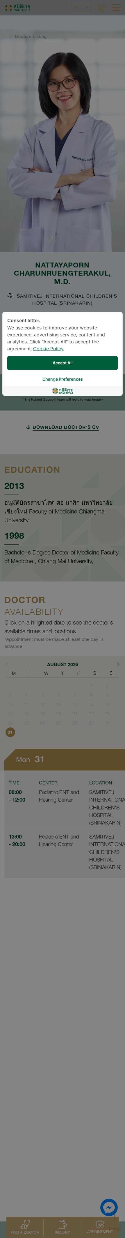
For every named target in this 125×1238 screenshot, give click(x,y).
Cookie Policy (48, 349)
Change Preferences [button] (62, 379)
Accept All (63, 363)
